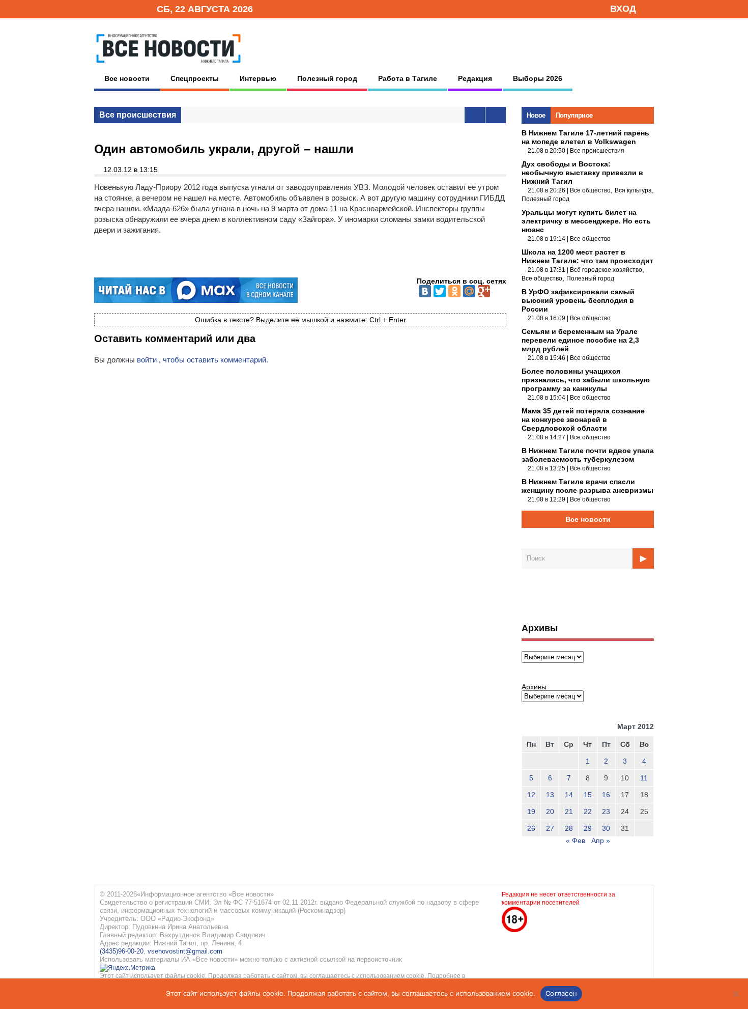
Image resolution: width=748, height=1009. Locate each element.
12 (531, 795)
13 (550, 795)
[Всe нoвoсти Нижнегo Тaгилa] (168, 66)
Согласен (561, 993)
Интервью (258, 78)
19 (531, 811)
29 (588, 828)
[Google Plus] (484, 291)
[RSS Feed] (116, 8)
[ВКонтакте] (425, 291)
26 (531, 828)
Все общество (590, 190)
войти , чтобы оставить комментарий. (202, 359)
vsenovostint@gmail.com (185, 951)
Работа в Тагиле (407, 78)
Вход (623, 9)
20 (550, 811)
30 (606, 828)
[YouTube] (132, 8)
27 (550, 828)
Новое (536, 115)
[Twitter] (440, 291)
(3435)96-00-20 (121, 951)
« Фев (575, 840)
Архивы (534, 686)
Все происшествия (137, 114)
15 (588, 795)
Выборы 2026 (537, 78)
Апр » (600, 840)
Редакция (475, 78)
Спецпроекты (194, 78)
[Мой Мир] (469, 291)
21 (569, 811)
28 (569, 828)
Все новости (127, 78)
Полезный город (327, 78)
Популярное (574, 115)
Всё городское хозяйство (606, 269)
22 (588, 811)
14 (569, 795)
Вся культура (633, 190)
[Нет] (735, 994)
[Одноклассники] (454, 291)
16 (606, 795)
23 (606, 811)
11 (644, 778)
